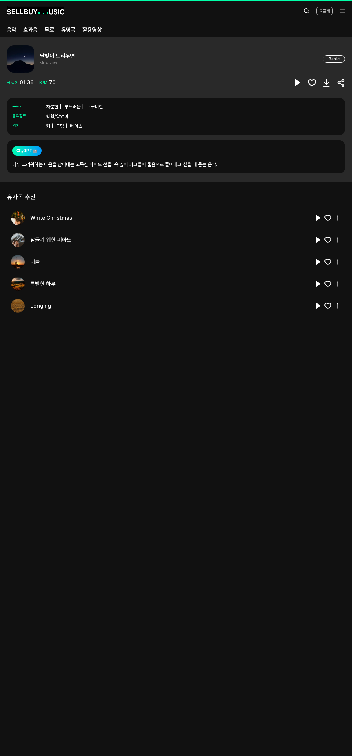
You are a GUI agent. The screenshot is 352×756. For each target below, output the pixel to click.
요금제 (324, 11)
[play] (298, 83)
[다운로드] (326, 83)
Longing (40, 305)
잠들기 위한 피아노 (51, 240)
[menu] (342, 11)
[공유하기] (341, 83)
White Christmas (51, 218)
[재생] (318, 218)
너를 (35, 262)
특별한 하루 (43, 283)
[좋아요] (312, 83)
